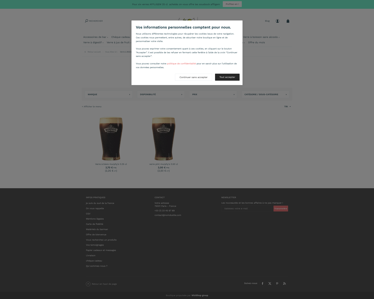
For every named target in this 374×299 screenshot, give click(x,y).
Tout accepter (227, 77)
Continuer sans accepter (194, 77)
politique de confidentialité (181, 63)
